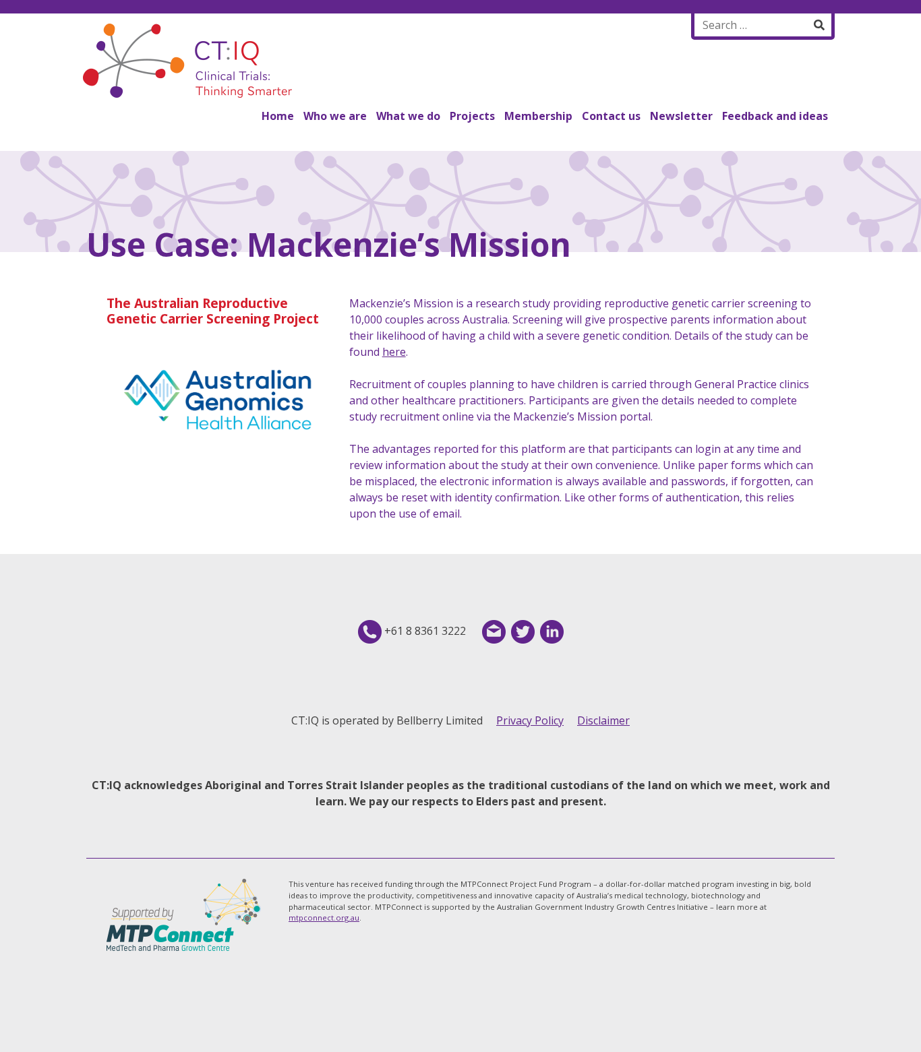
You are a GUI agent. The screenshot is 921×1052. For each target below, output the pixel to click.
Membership (538, 116)
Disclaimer (603, 720)
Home (278, 116)
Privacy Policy (530, 720)
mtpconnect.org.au (324, 917)
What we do (408, 116)
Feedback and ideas (775, 116)
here (394, 351)
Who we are (335, 116)
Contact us (611, 116)
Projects (472, 116)
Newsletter (681, 116)
